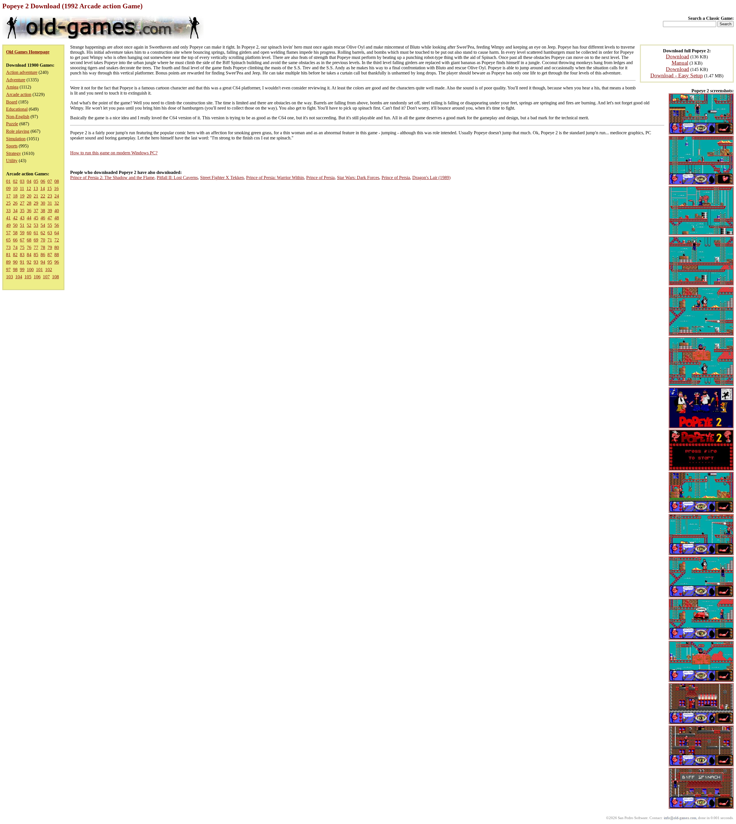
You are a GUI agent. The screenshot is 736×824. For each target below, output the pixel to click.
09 (8, 188)
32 (56, 203)
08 (56, 181)
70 (43, 239)
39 (49, 210)
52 (29, 225)
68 (29, 239)
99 (22, 269)
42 (15, 217)
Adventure (15, 79)
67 (22, 239)
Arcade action (18, 94)
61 (36, 232)
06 (43, 181)
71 (49, 239)
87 (49, 254)
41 (8, 217)
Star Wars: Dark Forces (358, 177)
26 (15, 203)
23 (49, 195)
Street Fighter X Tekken (222, 177)
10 (15, 188)
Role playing (17, 131)
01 (8, 181)
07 (49, 181)
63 (49, 232)
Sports (12, 145)
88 (56, 254)
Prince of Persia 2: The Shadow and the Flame (112, 177)
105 (27, 276)
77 (36, 247)
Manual (680, 63)
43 (22, 217)
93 (36, 262)
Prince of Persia (320, 177)
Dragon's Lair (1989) (431, 177)
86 (43, 254)
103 (9, 276)
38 (43, 210)
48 (56, 217)
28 (29, 203)
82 (15, 254)
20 (29, 195)
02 (15, 181)
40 (56, 210)
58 (15, 232)
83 (22, 254)
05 (36, 181)
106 (37, 276)
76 (29, 247)
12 (28, 188)
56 (56, 225)
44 (29, 217)
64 (56, 232)
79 (49, 247)
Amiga (12, 87)
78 (43, 247)
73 (8, 247)
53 (36, 225)
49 (8, 225)
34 (15, 210)
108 (55, 276)
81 (8, 254)
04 (29, 181)
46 (43, 217)
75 (22, 247)
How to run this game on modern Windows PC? (114, 152)
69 (36, 239)
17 (8, 195)
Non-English (17, 116)
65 (8, 239)
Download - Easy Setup (676, 75)
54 (43, 225)
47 (49, 217)
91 (22, 262)
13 (35, 188)
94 (43, 262)
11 (22, 188)
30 (43, 203)
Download (677, 56)
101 (39, 269)
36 (29, 210)
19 (22, 195)
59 (22, 232)
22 (43, 195)
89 (8, 262)
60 (29, 232)
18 (15, 195)
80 (56, 247)
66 (15, 239)
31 (49, 203)
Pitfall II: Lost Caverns (177, 177)
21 (36, 195)
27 (22, 203)
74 (15, 247)
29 (36, 203)
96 (56, 262)
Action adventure (21, 72)
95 (49, 262)
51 (22, 225)
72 (56, 239)
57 (8, 232)
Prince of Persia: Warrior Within (275, 177)
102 (48, 269)
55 (49, 225)
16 (56, 188)
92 (29, 262)
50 (15, 225)
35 (22, 210)
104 (18, 276)
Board (11, 101)
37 (36, 210)
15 (49, 188)
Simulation (16, 138)
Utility (12, 160)
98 (15, 269)
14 (42, 188)
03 (22, 181)
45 (36, 217)
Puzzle (12, 123)
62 (43, 232)
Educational (17, 109)
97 (8, 269)
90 (15, 262)
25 (8, 203)
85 (36, 254)
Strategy (13, 153)
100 (30, 269)
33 (8, 210)
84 (29, 254)
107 (46, 276)
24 (56, 195)
